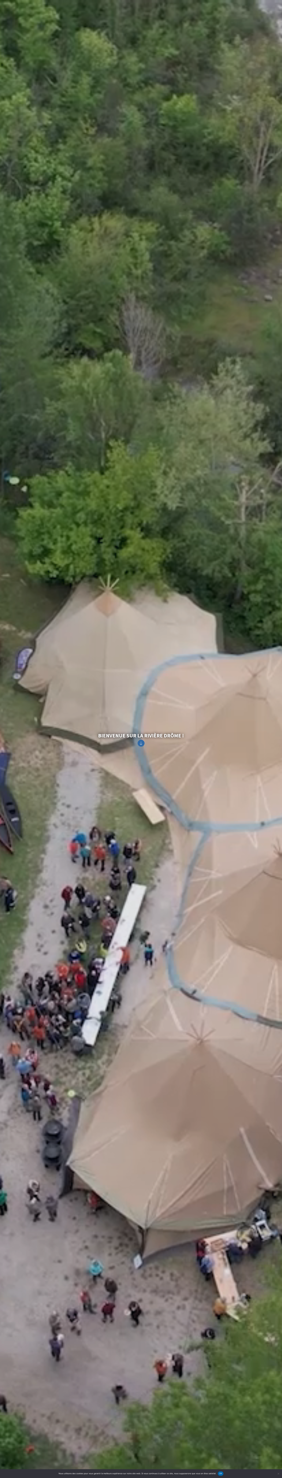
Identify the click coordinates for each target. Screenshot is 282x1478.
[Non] (278, 1473)
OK (220, 1473)
